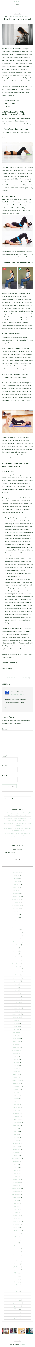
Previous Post (10, 678)
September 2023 (16, 978)
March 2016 (16, 1249)
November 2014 (16, 1297)
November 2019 (17, 1116)
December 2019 (17, 1113)
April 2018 (16, 1173)
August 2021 (16, 1053)
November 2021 (17, 1044)
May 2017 (16, 1206)
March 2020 (16, 1104)
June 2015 (16, 1276)
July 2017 (16, 1200)
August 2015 (16, 1270)
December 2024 (16, 933)
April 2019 (16, 1137)
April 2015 (16, 1282)
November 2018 (17, 1152)
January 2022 (16, 1038)
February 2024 (16, 963)
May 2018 (16, 1170)
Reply (7, 708)
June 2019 (16, 1131)
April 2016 (16, 1245)
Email (4, 766)
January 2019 (16, 1146)
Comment (6, 729)
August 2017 (16, 1197)
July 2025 (16, 911)
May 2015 (16, 1279)
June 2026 (16, 878)
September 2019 (16, 1122)
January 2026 (16, 893)
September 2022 (16, 1014)
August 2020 (16, 1089)
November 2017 (16, 1188)
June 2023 (16, 987)
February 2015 (16, 1288)
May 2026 (16, 881)
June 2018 (16, 1167)
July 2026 (16, 875)
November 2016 (17, 1224)
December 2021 (16, 1041)
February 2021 (16, 1071)
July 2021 (16, 1056)
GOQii (17, 2)
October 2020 (16, 1083)
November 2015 (17, 1261)
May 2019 (16, 1134)
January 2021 (16, 1074)
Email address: (17, 849)
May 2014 (16, 1315)
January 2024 (16, 966)
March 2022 (16, 1032)
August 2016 (16, 1233)
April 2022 (16, 1029)
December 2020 (17, 1077)
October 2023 (16, 975)
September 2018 (16, 1158)
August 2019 (16, 1125)
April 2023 (16, 993)
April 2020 (16, 1101)
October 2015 (16, 1264)
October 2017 (16, 1191)
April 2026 (16, 884)
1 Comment (26, 16)
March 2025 (16, 923)
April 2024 (16, 957)
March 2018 (17, 1176)
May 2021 (16, 1062)
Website (5, 776)
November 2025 (16, 899)
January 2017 (16, 1218)
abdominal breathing (16, 532)
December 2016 (16, 1221)
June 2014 (16, 1312)
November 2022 (16, 1008)
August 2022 (16, 1017)
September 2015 (16, 1267)
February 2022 (16, 1035)
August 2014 (16, 1306)
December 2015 (17, 1258)
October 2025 (16, 902)
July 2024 (16, 948)
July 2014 (16, 1309)
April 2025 (16, 920)
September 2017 (16, 1194)
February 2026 (16, 890)
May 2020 (16, 1098)
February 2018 (16, 1179)
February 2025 (16, 926)
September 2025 (16, 905)
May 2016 (16, 1242)
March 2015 (17, 1285)
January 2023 (16, 1002)
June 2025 (16, 914)
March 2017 (17, 1212)
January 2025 (16, 929)
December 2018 (17, 1149)
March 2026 (16, 887)
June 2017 (16, 1203)
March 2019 (17, 1140)
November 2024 (16, 936)
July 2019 (16, 1128)
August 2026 (16, 872)
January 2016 (16, 1255)
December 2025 (16, 896)
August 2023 (16, 981)
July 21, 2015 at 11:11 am (17, 694)
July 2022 (16, 1020)
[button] (17, 13)
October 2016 (16, 1227)
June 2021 (16, 1059)
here (10, 646)
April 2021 (16, 1065)
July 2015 (16, 1273)
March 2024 (16, 960)
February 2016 (16, 1252)
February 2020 (16, 1107)
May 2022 (16, 1026)
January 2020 (16, 1110)
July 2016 (16, 1236)
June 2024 (16, 951)
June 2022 (16, 1023)
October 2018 (16, 1155)
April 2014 (16, 1318)
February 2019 (16, 1143)
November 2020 (16, 1080)
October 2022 (16, 1011)
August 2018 (16, 1161)
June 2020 (16, 1095)
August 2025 (16, 908)
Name (4, 756)
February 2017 (16, 1215)
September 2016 (16, 1230)
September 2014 (16, 1303)
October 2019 (16, 1119)
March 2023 (16, 996)
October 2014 (16, 1300)
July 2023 (16, 984)
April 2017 (16, 1209)
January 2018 (16, 1182)
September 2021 (16, 1050)
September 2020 (16, 1086)
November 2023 (16, 972)
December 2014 (16, 1294)
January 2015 (16, 1291)
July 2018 (16, 1164)
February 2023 (16, 999)
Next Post (26, 678)
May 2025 (16, 917)
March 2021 (17, 1068)
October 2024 (16, 939)
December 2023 (16, 969)
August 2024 (16, 945)
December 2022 (16, 1005)
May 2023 (16, 990)
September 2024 (16, 942)
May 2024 (16, 954)
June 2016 (16, 1239)
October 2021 (16, 1047)
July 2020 (16, 1092)
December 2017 (16, 1185)
